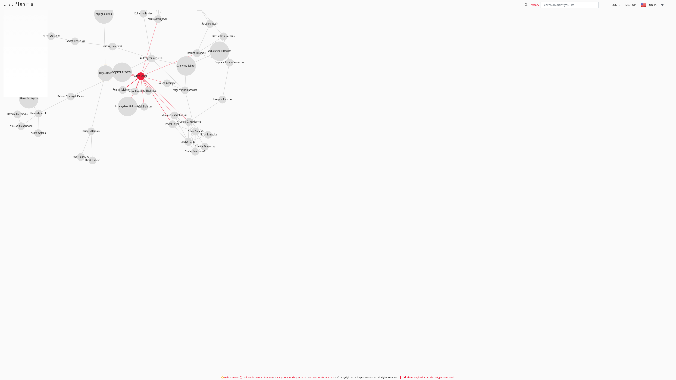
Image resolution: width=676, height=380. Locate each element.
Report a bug (291, 377)
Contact (303, 377)
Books (321, 377)
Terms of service (264, 377)
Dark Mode (248, 377)
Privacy (278, 377)
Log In (616, 5)
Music (535, 4)
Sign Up (630, 5)
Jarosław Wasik (447, 377)
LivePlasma (19, 4)
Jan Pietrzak (432, 377)
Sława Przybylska (416, 377)
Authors (330, 377)
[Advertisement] (26, 116)
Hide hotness (231, 377)
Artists (312, 377)
